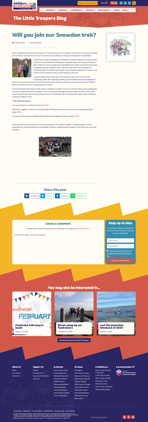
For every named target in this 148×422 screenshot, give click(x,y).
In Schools (58, 367)
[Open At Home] (54, 10)
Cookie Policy (48, 411)
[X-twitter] (125, 3)
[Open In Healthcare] (82, 10)
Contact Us (17, 411)
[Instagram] (129, 3)
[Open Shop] (128, 10)
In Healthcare (101, 367)
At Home (79, 367)
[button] (31, 195)
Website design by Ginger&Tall (98, 417)
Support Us (38, 367)
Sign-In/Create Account (88, 3)
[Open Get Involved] (109, 10)
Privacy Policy (115, 256)
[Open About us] (94, 10)
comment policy (83, 228)
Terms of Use (59, 411)
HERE (46, 105)
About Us (16, 367)
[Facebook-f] (121, 3)
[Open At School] (67, 10)
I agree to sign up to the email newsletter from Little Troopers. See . (119, 253)
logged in (27, 235)
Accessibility (70, 411)
